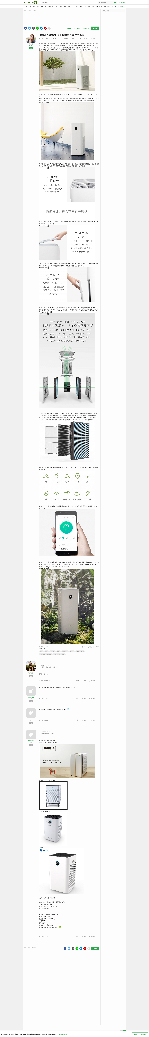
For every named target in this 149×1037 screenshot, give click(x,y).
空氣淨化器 (65, 651)
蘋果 (45, 6)
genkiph (31, 719)
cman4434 (31, 672)
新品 (63, 654)
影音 (49, 6)
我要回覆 (95, 28)
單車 (61, 6)
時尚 (77, 6)
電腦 (42, 6)
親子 (73, 6)
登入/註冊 (122, 2)
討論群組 (44, 2)
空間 (46, 651)
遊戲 (65, 6)
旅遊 (92, 6)
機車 (57, 6)
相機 (34, 6)
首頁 (26, 6)
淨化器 (71, 651)
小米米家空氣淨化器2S (45, 654)
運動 (81, 6)
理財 (96, 6)
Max (58, 651)
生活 (89, 6)
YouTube (119, 6)
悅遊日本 (113, 6)
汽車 (53, 6)
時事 (104, 6)
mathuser (31, 740)
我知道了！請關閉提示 (140, 1034)
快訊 (41, 651)
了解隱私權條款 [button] (62, 1034)
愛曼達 (31, 44)
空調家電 (34, 10)
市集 (108, 6)
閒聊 (100, 6)
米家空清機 (57, 654)
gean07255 (31, 697)
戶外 (85, 6)
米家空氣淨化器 (80, 651)
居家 (69, 6)
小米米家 (52, 651)
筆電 (38, 6)
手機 (30, 6)
